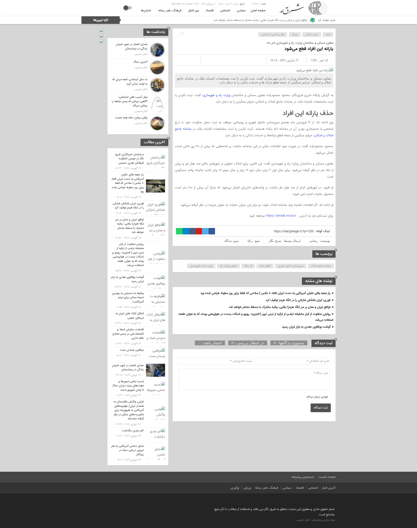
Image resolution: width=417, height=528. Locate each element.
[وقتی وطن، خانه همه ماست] (138, 123)
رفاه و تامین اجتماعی (272, 34)
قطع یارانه (265, 266)
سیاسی (241, 10)
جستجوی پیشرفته (302, 477)
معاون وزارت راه (228, 266)
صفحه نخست (327, 477)
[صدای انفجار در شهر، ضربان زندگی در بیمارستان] (138, 50)
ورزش (247, 488)
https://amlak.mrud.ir (281, 215)
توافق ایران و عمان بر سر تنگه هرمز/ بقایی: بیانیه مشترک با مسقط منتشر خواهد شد (278, 20)
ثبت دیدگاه (321, 407)
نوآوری (234, 488)
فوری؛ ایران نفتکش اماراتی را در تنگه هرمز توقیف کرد (298, 300)
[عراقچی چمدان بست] (138, 354)
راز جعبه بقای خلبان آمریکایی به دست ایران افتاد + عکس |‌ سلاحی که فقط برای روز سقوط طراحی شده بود (265, 293)
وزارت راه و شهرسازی (216, 95)
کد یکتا (248, 266)
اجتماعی (225, 10)
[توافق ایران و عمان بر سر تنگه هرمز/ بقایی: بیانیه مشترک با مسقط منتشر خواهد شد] (138, 229)
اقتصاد (210, 10)
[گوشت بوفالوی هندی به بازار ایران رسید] (138, 282)
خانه (328, 34)
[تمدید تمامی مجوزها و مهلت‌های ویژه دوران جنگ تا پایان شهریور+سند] (138, 389)
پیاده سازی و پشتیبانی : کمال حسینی (315, 520)
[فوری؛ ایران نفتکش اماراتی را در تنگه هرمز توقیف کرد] (138, 208)
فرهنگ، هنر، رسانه (169, 10)
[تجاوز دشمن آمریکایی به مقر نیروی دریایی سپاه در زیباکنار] (138, 452)
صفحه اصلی (258, 10)
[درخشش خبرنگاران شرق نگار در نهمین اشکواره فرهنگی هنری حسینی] (138, 161)
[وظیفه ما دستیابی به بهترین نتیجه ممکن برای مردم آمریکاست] (138, 300)
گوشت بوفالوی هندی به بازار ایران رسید (306, 327)
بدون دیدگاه (231, 240)
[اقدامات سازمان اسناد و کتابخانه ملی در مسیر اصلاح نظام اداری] (138, 337)
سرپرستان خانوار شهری (290, 266)
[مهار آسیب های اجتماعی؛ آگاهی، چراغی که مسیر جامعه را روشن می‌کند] (138, 104)
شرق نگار (275, 240)
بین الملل (193, 10)
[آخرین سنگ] (138, 67)
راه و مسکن (311, 34)
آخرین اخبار (329, 488)
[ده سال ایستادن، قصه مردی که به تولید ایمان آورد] (138, 85)
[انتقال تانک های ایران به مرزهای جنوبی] (138, 318)
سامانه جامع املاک (321, 266)
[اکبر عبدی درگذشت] (138, 435)
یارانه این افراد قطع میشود (309, 49)
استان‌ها (146, 10)
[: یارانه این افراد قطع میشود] (183, 60)
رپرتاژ (295, 34)
